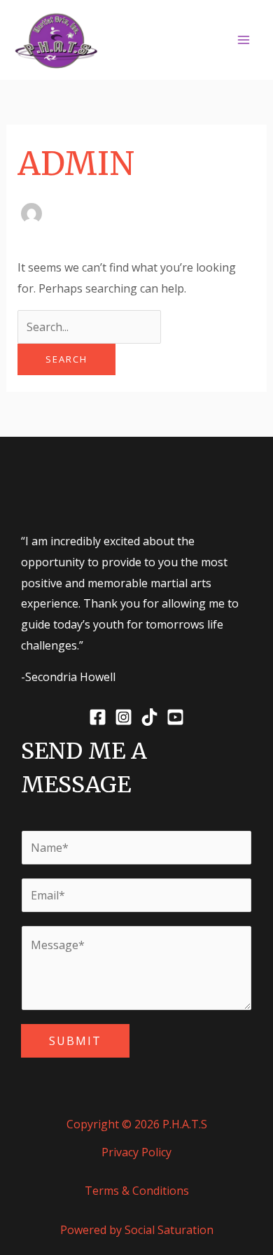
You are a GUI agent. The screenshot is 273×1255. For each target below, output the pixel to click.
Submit (75, 1041)
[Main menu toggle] (243, 39)
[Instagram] (166, 41)
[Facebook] (145, 41)
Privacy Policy (137, 1152)
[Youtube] (175, 717)
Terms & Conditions (137, 1190)
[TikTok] (187, 41)
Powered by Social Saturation (137, 1230)
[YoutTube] (208, 41)
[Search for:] (89, 327)
